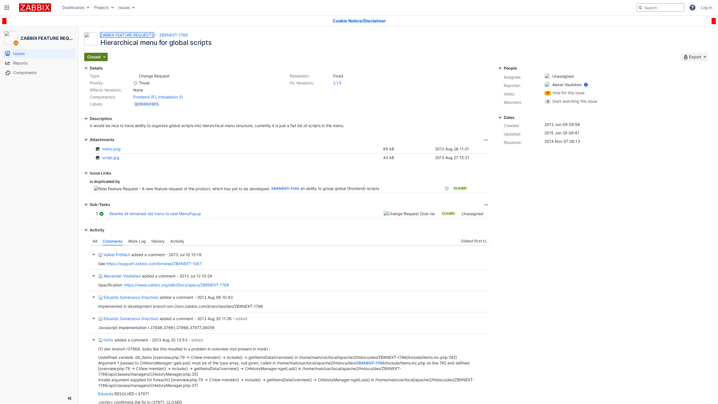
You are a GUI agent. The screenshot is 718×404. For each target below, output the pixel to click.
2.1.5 (337, 83)
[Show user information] (586, 84)
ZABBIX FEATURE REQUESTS (127, 35)
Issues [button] (124, 7)
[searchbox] (660, 8)
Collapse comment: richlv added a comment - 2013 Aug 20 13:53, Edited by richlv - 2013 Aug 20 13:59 (93, 340)
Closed (460, 188)
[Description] (86, 119)
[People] (500, 68)
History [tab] (158, 241)
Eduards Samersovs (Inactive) (130, 297)
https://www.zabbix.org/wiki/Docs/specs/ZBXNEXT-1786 (176, 285)
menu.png (111, 148)
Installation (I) (170, 97)
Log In (706, 7)
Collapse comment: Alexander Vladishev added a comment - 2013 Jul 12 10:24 (93, 276)
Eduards (105, 393)
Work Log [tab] (137, 241)
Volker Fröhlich (116, 254)
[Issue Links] (86, 173)
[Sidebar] (69, 398)
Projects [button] (101, 7)
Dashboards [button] (73, 7)
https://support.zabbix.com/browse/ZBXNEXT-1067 (154, 263)
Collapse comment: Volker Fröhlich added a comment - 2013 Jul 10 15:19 (93, 254)
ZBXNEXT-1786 (173, 35)
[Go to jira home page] (35, 7)
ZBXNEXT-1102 (285, 188)
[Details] (86, 68)
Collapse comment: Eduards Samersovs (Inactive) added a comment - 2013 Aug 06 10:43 (93, 297)
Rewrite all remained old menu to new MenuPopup (155, 213)
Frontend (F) (144, 97)
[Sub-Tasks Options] (486, 204)
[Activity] (86, 230)
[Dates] (500, 118)
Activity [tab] (177, 241)
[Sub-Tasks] (86, 204)
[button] (7, 7)
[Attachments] (86, 140)
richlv (108, 340)
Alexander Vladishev (122, 276)
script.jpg (110, 157)
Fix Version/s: (302, 83)
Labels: (96, 104)
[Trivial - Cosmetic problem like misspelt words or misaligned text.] (135, 83)
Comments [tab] (113, 241)
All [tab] (95, 241)
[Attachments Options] (486, 140)
